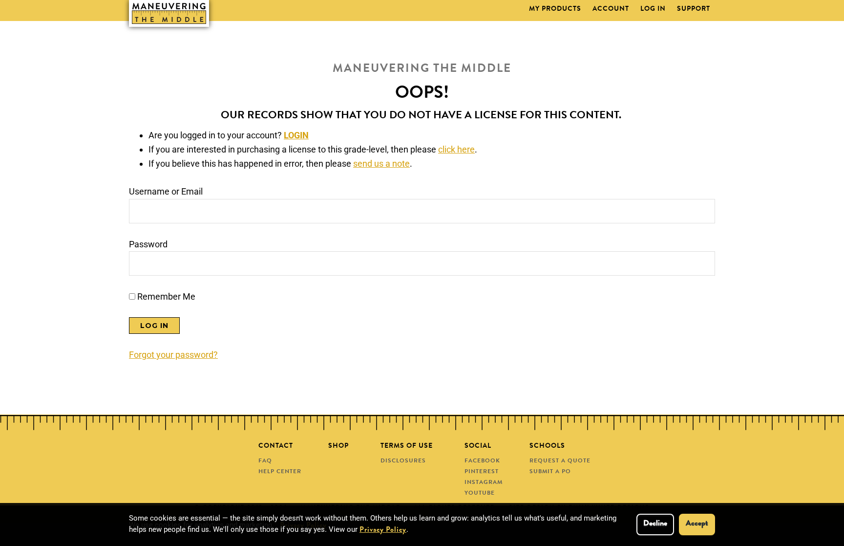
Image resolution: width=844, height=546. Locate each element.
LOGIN (296, 135)
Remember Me (165, 296)
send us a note (381, 163)
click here (456, 149)
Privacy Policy (382, 530)
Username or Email (166, 191)
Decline (655, 524)
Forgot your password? (173, 354)
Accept (697, 524)
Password (148, 244)
